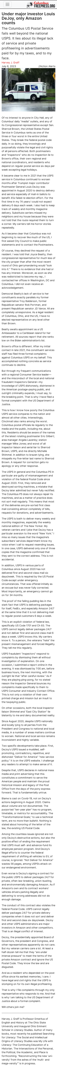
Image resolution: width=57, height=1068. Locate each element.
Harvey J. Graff (10, 62)
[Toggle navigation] (7, 4)
